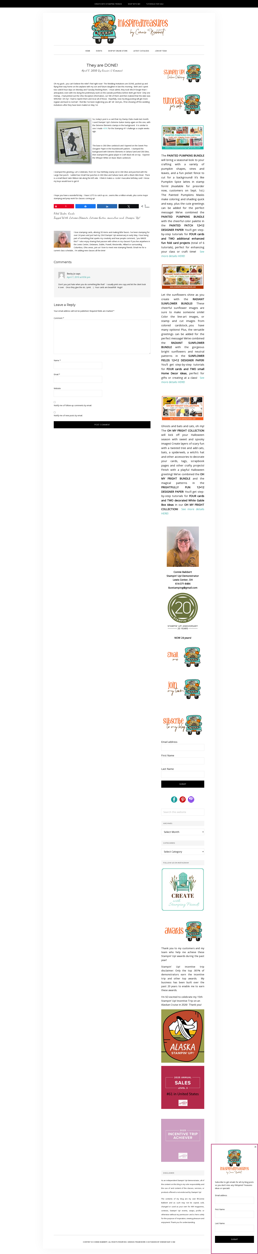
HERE (105, 128)
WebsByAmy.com (167, 1242)
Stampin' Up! (133, 217)
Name (57, 360)
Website (57, 388)
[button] (172, 48)
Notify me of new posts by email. (68, 415)
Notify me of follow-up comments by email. (73, 405)
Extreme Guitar (98, 217)
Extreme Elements (78, 217)
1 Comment (117, 70)
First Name (167, 755)
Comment (59, 318)
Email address (169, 741)
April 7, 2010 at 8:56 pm (78, 277)
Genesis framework (137, 1242)
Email (57, 374)
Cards (71, 213)
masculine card (116, 217)
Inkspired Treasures (129, 29)
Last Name (167, 768)
